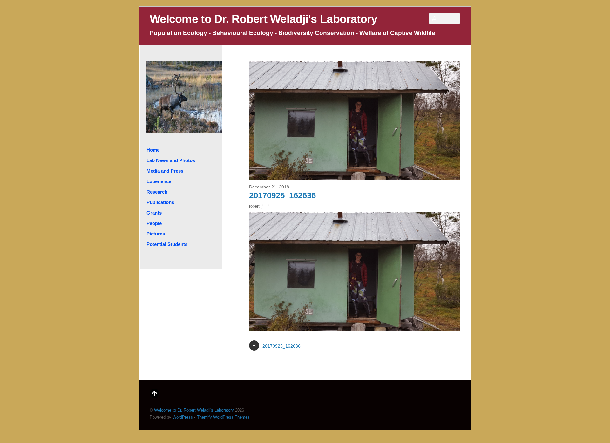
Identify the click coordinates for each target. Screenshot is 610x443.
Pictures (155, 233)
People (154, 223)
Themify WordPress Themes (223, 417)
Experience (158, 181)
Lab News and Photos (170, 160)
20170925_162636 (282, 195)
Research (156, 191)
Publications (160, 202)
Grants (154, 212)
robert (254, 206)
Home (152, 150)
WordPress (183, 417)
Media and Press (164, 171)
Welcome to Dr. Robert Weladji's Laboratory (194, 410)
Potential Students (166, 244)
